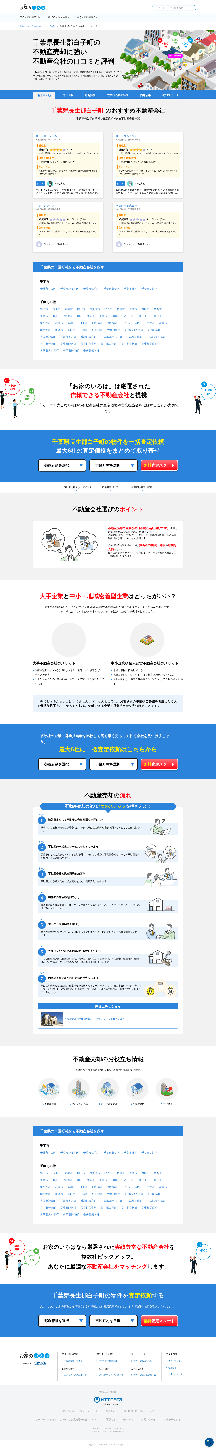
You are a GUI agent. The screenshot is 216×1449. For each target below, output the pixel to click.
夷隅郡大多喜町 (49, 350)
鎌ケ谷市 (45, 323)
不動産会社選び (78, 487)
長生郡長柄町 (129, 343)
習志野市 (67, 316)
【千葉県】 (52, 26)
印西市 (138, 323)
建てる (59, 17)
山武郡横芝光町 (156, 336)
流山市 (115, 316)
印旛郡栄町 (154, 329)
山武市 (84, 329)
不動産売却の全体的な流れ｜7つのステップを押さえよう (95, 1019)
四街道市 (97, 323)
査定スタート (159, 465)
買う (87, 17)
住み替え (168, 1104)
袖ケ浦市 (112, 323)
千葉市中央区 (48, 288)
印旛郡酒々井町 (134, 329)
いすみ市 (97, 329)
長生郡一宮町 (48, 343)
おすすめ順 (44, 95)
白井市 (151, 323)
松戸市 (108, 309)
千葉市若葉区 (111, 288)
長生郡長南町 (149, 343)
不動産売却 (50, 1104)
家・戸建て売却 (109, 1104)
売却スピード (170, 95)
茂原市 (133, 309)
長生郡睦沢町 (68, 343)
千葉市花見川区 (69, 288)
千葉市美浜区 (149, 288)
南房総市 (45, 329)
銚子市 (44, 309)
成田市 (145, 309)
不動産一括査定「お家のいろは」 (32, 26)
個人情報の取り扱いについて (138, 1411)
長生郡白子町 (109, 343)
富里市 (163, 323)
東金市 (44, 316)
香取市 (71, 329)
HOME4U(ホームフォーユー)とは (79, 1411)
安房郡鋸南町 (91, 350)
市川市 (56, 309)
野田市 (121, 309)
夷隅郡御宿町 (71, 350)
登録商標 (128, 1419)
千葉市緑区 (130, 288)
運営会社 (110, 1411)
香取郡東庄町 (89, 336)
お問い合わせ (148, 1419)
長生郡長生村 (89, 343)
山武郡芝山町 (134, 336)
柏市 (79, 316)
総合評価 (90, 95)
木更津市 (94, 309)
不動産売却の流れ (111, 487)
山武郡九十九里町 (111, 336)
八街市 (126, 323)
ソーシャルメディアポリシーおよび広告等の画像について (66, 1419)
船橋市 (69, 309)
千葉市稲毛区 (91, 288)
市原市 (103, 316)
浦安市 (84, 323)
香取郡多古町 (68, 336)
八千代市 (129, 316)
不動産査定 (138, 1104)
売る (30, 17)
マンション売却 (80, 1104)
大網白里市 (113, 329)
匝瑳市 (59, 329)
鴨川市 (158, 316)
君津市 (59, 323)
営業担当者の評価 (117, 95)
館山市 (81, 309)
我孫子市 (144, 316)
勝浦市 (91, 316)
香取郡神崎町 (48, 336)
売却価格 (145, 95)
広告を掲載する (172, 1419)
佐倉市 (158, 309)
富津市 (71, 323)
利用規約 (110, 1419)
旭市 (55, 316)
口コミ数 (68, 95)
